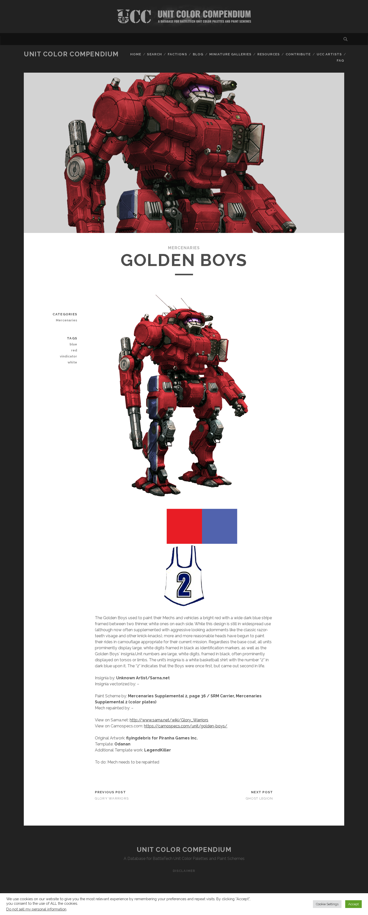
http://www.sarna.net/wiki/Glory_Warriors (169, 720)
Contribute (298, 54)
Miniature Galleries (230, 54)
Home (135, 54)
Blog (198, 54)
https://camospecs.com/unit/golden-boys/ (185, 726)
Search (154, 54)
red (74, 350)
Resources (268, 54)
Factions (177, 54)
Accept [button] (353, 904)
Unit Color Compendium (71, 54)
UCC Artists (329, 54)
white (72, 362)
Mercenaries (184, 247)
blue (73, 344)
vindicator (68, 356)
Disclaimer (184, 871)
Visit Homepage (184, 16)
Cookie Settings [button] (327, 904)
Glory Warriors (112, 798)
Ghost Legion (259, 798)
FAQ (340, 60)
